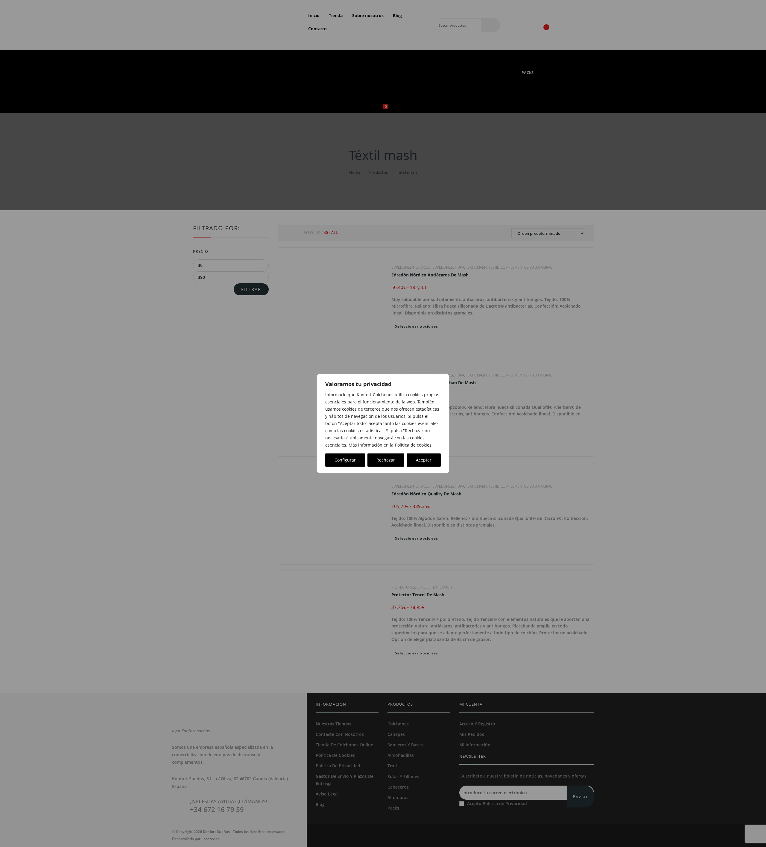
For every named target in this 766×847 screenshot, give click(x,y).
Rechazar (385, 460)
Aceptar (423, 460)
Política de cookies (413, 445)
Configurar (345, 460)
